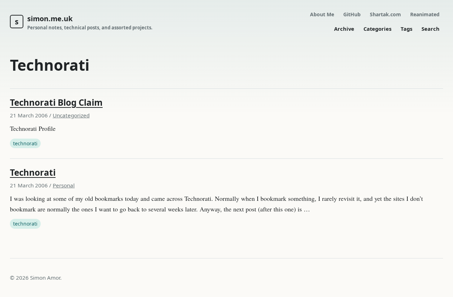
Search (431, 28)
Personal (64, 185)
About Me (322, 14)
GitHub (352, 14)
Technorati (33, 172)
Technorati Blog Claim (56, 102)
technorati (25, 143)
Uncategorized (71, 115)
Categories (377, 28)
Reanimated (425, 14)
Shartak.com (385, 14)
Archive (344, 28)
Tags (406, 28)
